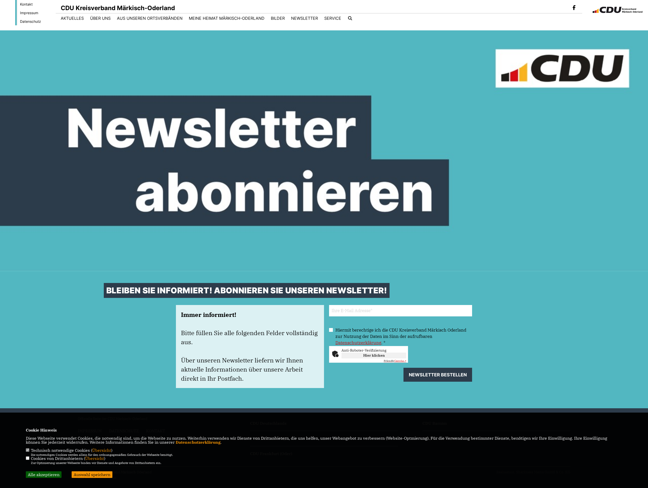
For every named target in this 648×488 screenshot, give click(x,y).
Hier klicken (374, 355)
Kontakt (26, 4)
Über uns (100, 18)
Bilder (278, 18)
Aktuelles (72, 18)
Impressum (29, 13)
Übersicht (101, 450)
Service (332, 18)
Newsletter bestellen (438, 374)
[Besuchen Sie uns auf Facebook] (574, 8)
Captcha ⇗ (395, 360)
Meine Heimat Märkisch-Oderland (227, 18)
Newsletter (304, 18)
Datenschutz (30, 21)
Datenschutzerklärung (358, 342)
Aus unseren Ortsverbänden (150, 18)
